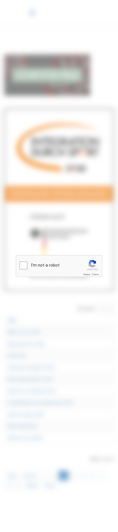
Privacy (86, 274)
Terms (95, 274)
